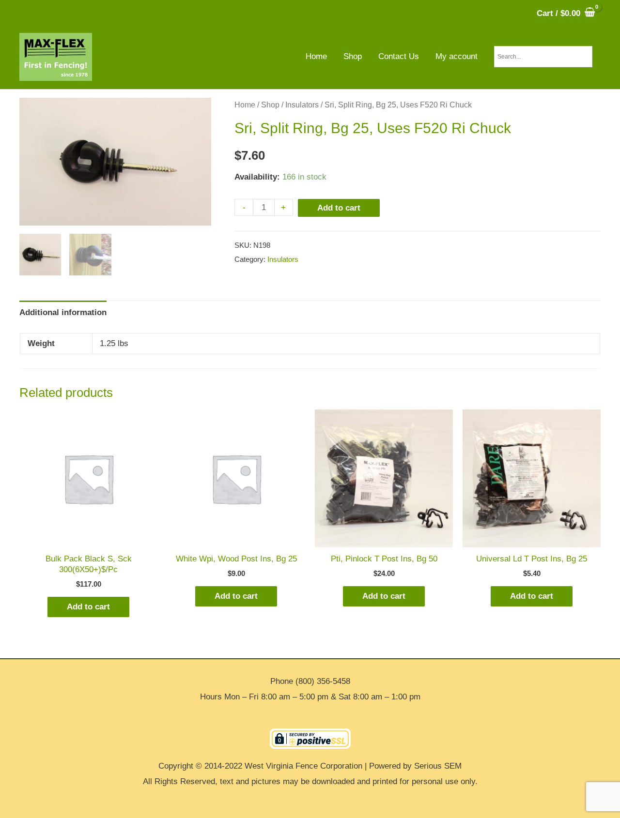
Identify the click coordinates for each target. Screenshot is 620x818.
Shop (270, 105)
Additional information (63, 312)
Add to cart (338, 207)
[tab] (63, 312)
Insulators (302, 105)
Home (244, 105)
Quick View (88, 538)
